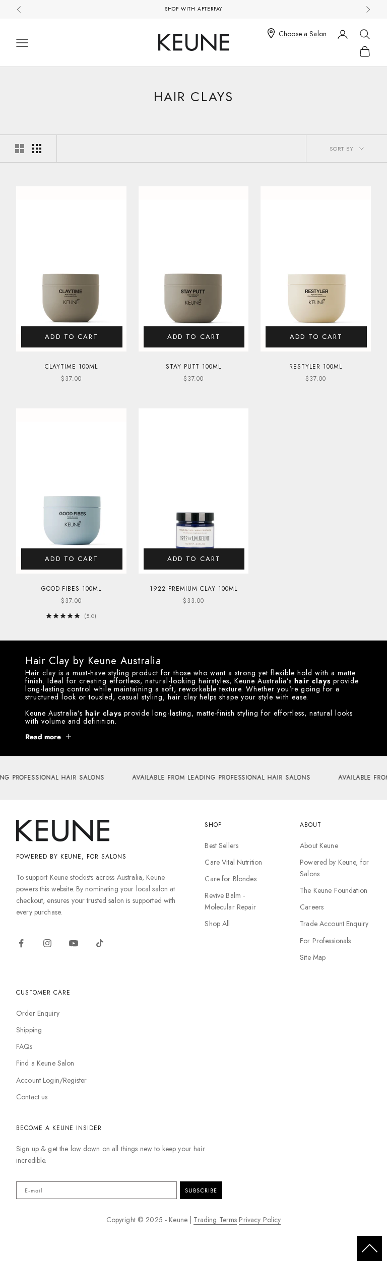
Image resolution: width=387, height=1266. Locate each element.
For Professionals (325, 941)
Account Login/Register (51, 1080)
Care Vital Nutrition (233, 862)
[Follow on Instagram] (47, 943)
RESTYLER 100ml (315, 366)
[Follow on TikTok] (100, 943)
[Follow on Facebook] (21, 943)
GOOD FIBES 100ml (71, 588)
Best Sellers (221, 845)
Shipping (29, 1030)
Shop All (217, 924)
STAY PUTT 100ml (193, 366)
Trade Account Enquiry (334, 924)
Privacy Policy (260, 1220)
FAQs (24, 1046)
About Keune (319, 845)
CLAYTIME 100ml (71, 366)
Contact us (31, 1097)
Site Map (313, 957)
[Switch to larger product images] (19, 148)
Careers (312, 907)
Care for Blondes (230, 879)
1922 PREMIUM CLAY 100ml (193, 588)
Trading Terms (215, 1220)
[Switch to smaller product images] (36, 148)
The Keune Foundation (333, 890)
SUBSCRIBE (201, 1190)
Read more (43, 736)
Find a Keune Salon (45, 1063)
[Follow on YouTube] (74, 943)
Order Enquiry (37, 1013)
